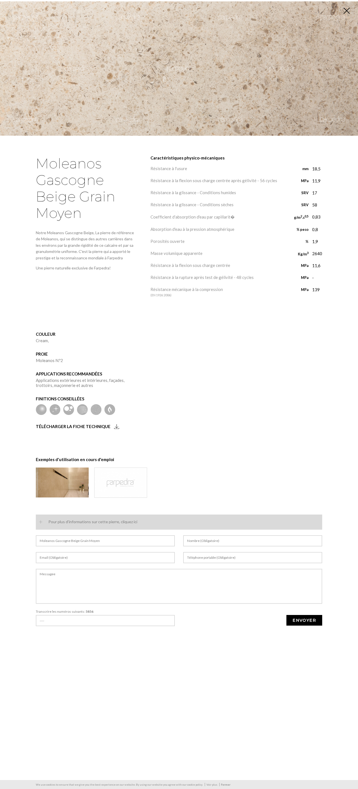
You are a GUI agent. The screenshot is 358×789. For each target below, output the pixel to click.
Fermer (225, 784)
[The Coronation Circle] (120, 482)
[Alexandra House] (62, 482)
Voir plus (211, 784)
